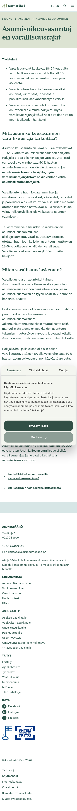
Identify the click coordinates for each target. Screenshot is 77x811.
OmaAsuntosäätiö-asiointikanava (23, 642)
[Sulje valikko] (73, 6)
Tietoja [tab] (63, 370)
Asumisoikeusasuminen (17, 583)
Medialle (7, 687)
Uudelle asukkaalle (14, 627)
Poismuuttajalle (12, 632)
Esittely (7, 662)
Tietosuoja (8, 770)
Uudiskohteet (10, 598)
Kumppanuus (10, 682)
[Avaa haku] (65, 5)
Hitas (5, 603)
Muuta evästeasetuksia (17, 798)
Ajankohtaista (11, 667)
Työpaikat (8, 672)
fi (50, 6)
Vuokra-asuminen (13, 588)
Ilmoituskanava (12, 781)
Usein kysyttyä (11, 637)
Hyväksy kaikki (38, 425)
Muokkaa (36, 437)
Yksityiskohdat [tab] (38, 370)
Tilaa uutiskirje (11, 692)
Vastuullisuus (10, 677)
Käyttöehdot (10, 776)
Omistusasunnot (12, 593)
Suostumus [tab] (14, 370)
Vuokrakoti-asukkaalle (16, 622)
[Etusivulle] (13, 5)
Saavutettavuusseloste (17, 793)
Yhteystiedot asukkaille (17, 647)
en (57, 6)
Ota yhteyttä (10, 787)
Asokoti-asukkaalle (14, 617)
